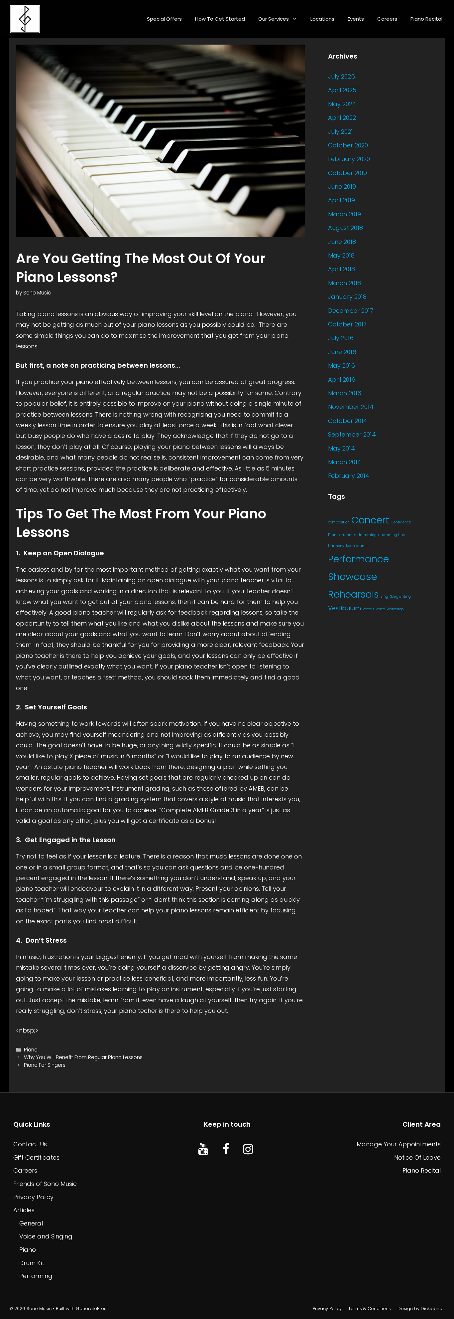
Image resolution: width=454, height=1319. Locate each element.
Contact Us (30, 1144)
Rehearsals (353, 594)
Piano (31, 1049)
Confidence (401, 522)
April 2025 (342, 90)
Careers (387, 18)
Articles (24, 1210)
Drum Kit (31, 1263)
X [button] (447, 1305)
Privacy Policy (33, 1197)
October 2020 (348, 145)
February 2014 (348, 475)
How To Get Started (220, 18)
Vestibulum (344, 608)
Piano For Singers (44, 1064)
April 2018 (341, 269)
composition (339, 522)
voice (380, 609)
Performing (36, 1276)
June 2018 (342, 242)
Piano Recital (426, 18)
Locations (322, 18)
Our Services (273, 18)
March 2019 (344, 214)
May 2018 (341, 255)
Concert (370, 520)
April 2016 (341, 379)
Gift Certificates (36, 1157)
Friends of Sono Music (45, 1184)
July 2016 (341, 338)
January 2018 (347, 296)
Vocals (368, 609)
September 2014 (352, 434)
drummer (347, 534)
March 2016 (344, 393)
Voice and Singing (45, 1236)
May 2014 (341, 448)
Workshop (395, 609)
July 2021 (340, 131)
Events (356, 18)
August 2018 (345, 228)
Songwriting (400, 596)
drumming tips (391, 534)
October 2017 (347, 324)
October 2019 (347, 173)
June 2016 (342, 352)
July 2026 (341, 76)
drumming (367, 534)
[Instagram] (248, 1149)
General (31, 1223)
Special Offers (164, 18)
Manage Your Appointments (399, 1144)
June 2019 (342, 186)
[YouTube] (203, 1149)
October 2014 (347, 421)
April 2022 (342, 117)
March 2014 (344, 462)
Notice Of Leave (417, 1157)
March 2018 (344, 283)
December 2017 (350, 310)
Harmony (336, 545)
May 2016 (341, 365)
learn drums (357, 545)
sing (384, 596)
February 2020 (349, 159)
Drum (333, 534)
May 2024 (342, 104)
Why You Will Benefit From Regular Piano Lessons (83, 1057)
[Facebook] (225, 1149)
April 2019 (341, 200)
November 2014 (351, 407)
